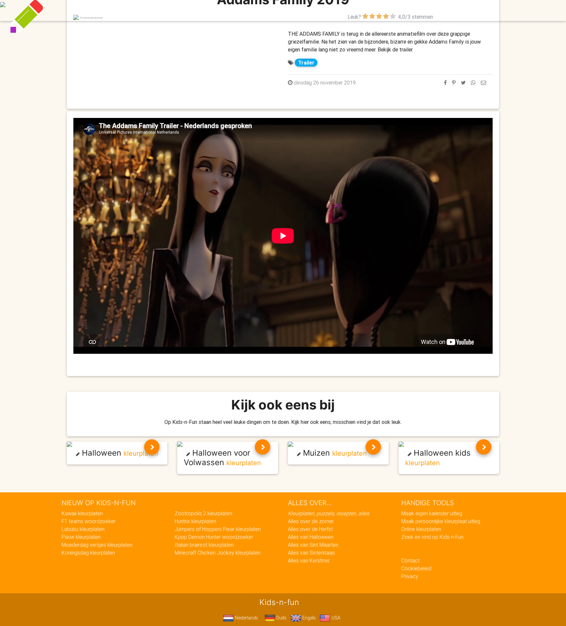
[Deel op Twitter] (463, 82)
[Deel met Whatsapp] (473, 82)
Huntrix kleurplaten (195, 521)
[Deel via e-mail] (483, 82)
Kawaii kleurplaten (82, 513)
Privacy (409, 576)
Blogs (224, 10)
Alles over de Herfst (310, 529)
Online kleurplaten (421, 529)
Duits (281, 618)
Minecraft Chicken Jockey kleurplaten (217, 552)
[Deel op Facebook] (445, 82)
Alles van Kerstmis (309, 560)
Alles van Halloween (310, 537)
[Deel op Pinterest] (454, 82)
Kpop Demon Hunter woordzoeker (214, 537)
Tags (415, 10)
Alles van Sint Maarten (313, 544)
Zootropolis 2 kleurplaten (203, 513)
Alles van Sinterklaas (311, 552)
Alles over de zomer (311, 521)
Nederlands (246, 618)
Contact (410, 560)
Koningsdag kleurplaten (88, 552)
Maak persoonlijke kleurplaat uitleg (440, 521)
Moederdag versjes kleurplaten (97, 544)
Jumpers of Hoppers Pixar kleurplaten (218, 529)
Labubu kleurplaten (83, 529)
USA (335, 618)
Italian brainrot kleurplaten (204, 544)
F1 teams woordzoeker (89, 521)
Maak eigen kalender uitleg (431, 513)
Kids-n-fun (139, 10)
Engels (308, 618)
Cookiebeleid (416, 568)
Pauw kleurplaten (81, 537)
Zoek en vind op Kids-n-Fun (432, 537)
